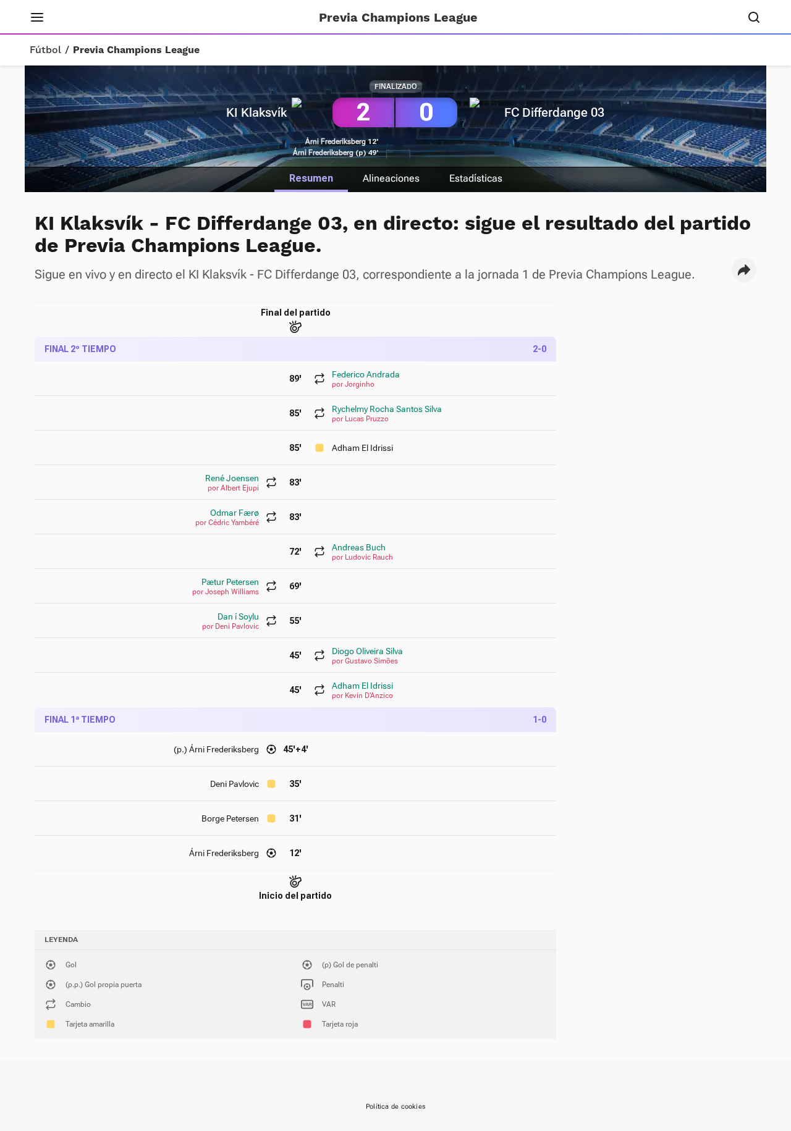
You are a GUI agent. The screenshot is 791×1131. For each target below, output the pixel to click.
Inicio (77, 17)
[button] (744, 270)
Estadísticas (475, 178)
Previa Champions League (136, 50)
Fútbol (45, 50)
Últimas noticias (215, 17)
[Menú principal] (37, 17)
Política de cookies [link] (395, 1107)
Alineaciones (391, 178)
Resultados (132, 17)
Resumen (311, 178)
